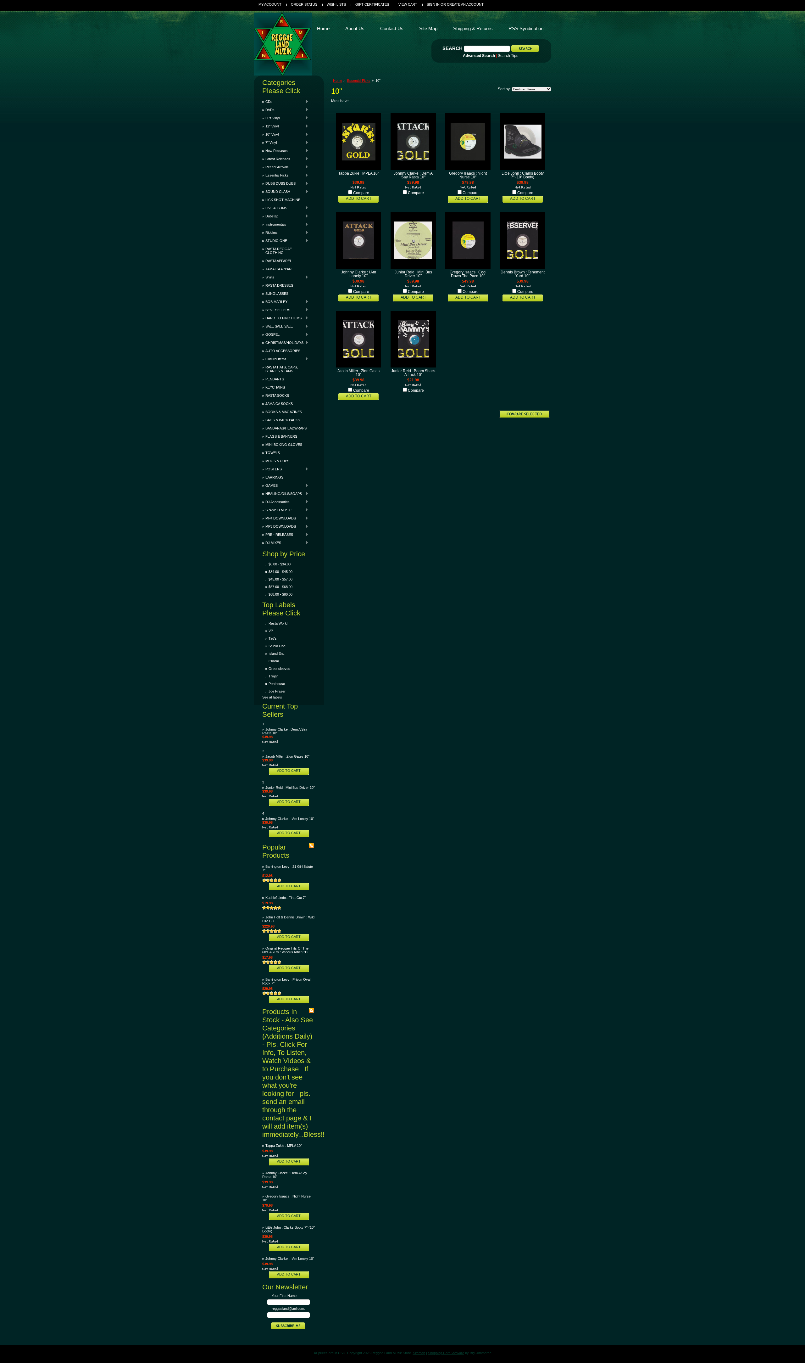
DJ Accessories (276, 502)
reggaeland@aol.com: (288, 1308)
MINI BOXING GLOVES (283, 444)
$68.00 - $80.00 (280, 594)
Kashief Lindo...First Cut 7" (285, 898)
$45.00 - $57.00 (280, 579)
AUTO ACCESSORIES (282, 351)
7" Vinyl (269, 142)
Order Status (304, 4)
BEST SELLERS (276, 310)
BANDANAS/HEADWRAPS (286, 428)
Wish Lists (336, 4)
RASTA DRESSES (279, 285)
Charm (274, 661)
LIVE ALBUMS (274, 208)
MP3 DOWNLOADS (279, 526)
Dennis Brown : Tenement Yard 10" (523, 274)
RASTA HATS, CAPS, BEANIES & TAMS (281, 369)
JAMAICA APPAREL (280, 269)
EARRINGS (274, 477)
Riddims (270, 232)
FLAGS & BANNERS (281, 436)
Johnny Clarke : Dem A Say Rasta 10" (413, 175)
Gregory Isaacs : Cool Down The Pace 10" (468, 274)
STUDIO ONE (274, 241)
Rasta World (278, 623)
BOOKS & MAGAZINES (283, 412)
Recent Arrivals (275, 167)
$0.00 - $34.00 (280, 564)
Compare (361, 193)
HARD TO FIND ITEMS (282, 318)
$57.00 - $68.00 (280, 587)
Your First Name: (284, 1296)
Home (337, 80)
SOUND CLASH (276, 192)
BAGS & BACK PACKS (282, 420)
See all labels (272, 697)
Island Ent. (277, 653)
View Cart (407, 4)
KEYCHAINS (275, 387)
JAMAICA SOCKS (279, 404)
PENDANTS (274, 379)
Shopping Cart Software (446, 1353)
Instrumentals (274, 224)
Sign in (433, 4)
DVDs (268, 110)
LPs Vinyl (271, 118)
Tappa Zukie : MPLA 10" (283, 1145)
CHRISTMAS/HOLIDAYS (282, 343)
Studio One (277, 646)
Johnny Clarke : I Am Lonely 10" (289, 819)
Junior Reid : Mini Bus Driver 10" (290, 787)
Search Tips (508, 56)
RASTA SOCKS (277, 395)
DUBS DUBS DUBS (279, 183)
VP (271, 631)
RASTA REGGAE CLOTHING (278, 251)
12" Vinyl (270, 126)
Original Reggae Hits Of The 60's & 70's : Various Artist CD (285, 950)
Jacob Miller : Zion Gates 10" (287, 756)
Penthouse (277, 684)
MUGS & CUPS (277, 461)
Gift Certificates (372, 4)
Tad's (273, 638)
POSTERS (272, 469)
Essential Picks (275, 175)
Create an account (465, 4)
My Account (269, 4)
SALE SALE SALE (277, 326)
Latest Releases (276, 159)
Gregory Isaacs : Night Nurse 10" (468, 175)
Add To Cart (289, 770)
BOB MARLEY (274, 302)
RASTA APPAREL (278, 261)
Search (452, 48)
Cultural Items (274, 359)
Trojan (273, 676)
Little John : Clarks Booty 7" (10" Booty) (523, 175)
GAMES (270, 485)
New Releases (275, 151)
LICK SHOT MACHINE (282, 200)
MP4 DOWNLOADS (279, 518)
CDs (267, 102)
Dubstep (270, 216)
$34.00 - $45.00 (280, 572)
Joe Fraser (277, 691)
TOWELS (272, 453)
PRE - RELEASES (277, 534)
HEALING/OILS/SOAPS (282, 494)
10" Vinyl (270, 134)
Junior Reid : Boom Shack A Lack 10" (413, 373)
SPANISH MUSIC (277, 510)
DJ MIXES (271, 543)
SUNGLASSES (276, 293)
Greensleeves (279, 668)
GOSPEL (271, 334)
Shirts (268, 277)
